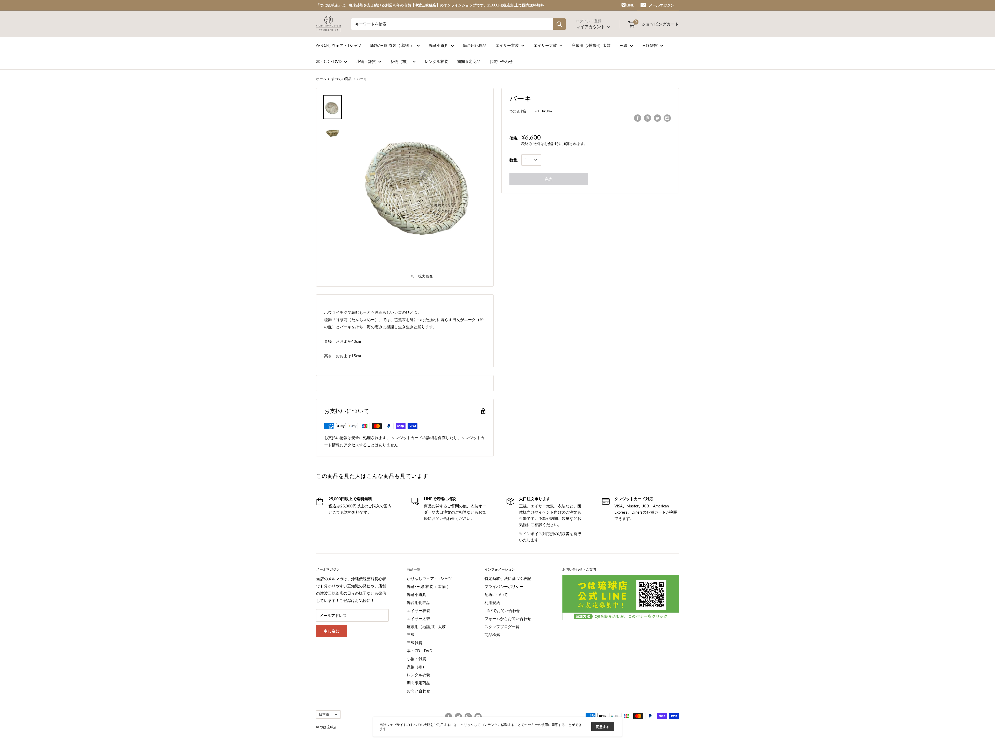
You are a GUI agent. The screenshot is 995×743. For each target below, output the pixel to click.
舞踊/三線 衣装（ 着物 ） (392, 45)
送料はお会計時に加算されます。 (560, 143)
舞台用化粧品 (474, 45)
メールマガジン (661, 5)
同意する (602, 727)
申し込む (331, 631)
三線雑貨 (650, 45)
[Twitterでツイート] (657, 118)
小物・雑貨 (366, 61)
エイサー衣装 (507, 45)
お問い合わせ (501, 61)
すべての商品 (341, 79)
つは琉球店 (517, 111)
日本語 (324, 714)
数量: (513, 159)
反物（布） (400, 61)
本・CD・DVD (329, 61)
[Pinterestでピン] (647, 118)
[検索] (559, 24)
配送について (496, 594)
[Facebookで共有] (637, 118)
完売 (548, 179)
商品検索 (492, 634)
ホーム (321, 79)
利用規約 (492, 602)
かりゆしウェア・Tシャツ (338, 45)
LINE (630, 5)
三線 (623, 45)
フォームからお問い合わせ (508, 618)
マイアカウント (591, 26)
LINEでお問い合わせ (502, 610)
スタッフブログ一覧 (502, 626)
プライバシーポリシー (504, 586)
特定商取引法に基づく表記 (508, 578)
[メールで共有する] (667, 118)
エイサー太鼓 (545, 45)
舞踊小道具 (438, 45)
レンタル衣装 (436, 61)
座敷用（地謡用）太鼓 (591, 45)
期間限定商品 (468, 61)
